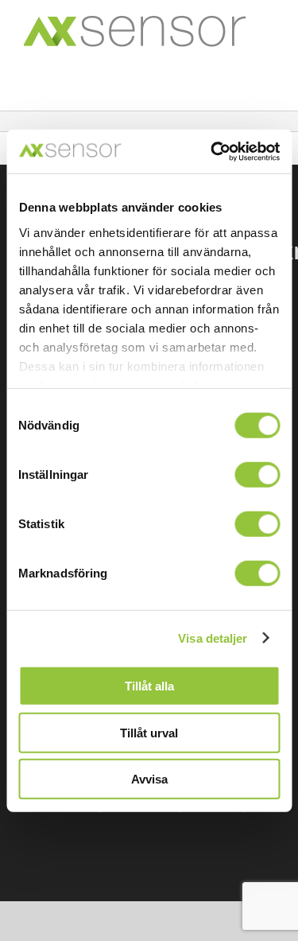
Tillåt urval (149, 732)
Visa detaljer (212, 637)
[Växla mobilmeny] (265, 71)
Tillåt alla (149, 686)
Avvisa (149, 779)
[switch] (257, 475)
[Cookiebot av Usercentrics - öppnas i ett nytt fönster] (212, 151)
